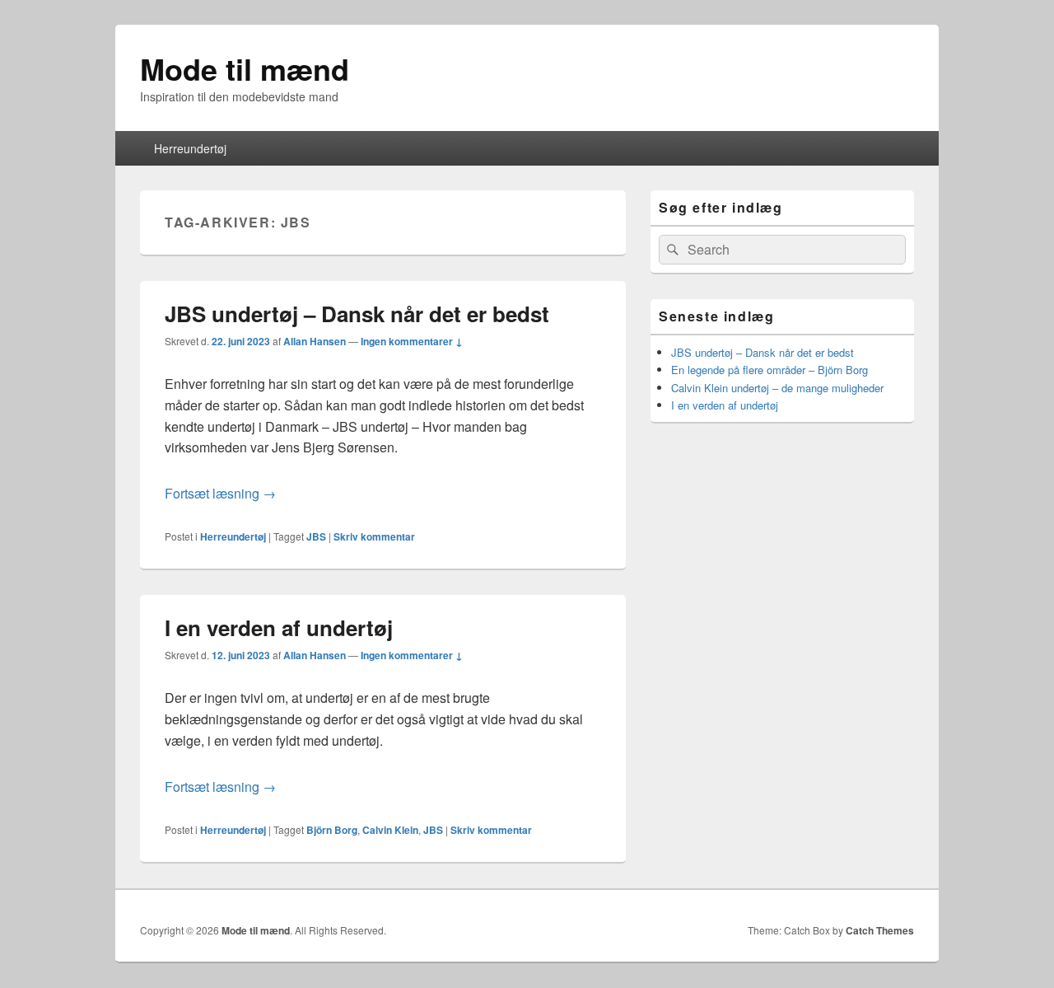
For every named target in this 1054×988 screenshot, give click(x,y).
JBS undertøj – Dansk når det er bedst (357, 313)
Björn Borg (331, 829)
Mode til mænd (244, 68)
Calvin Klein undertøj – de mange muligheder (777, 388)
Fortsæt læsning (220, 493)
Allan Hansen (314, 341)
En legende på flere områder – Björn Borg (769, 369)
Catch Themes (880, 930)
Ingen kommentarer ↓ (412, 341)
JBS (316, 536)
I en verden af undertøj (279, 627)
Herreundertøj (190, 148)
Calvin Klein (390, 829)
